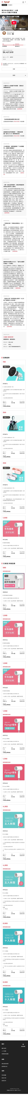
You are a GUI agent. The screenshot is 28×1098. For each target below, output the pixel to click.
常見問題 (4, 1075)
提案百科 (4, 1080)
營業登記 (9, 34)
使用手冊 (4, 1078)
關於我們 (4, 1048)
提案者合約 (4, 1066)
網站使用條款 (5, 1063)
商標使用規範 (5, 1054)
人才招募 (4, 1051)
